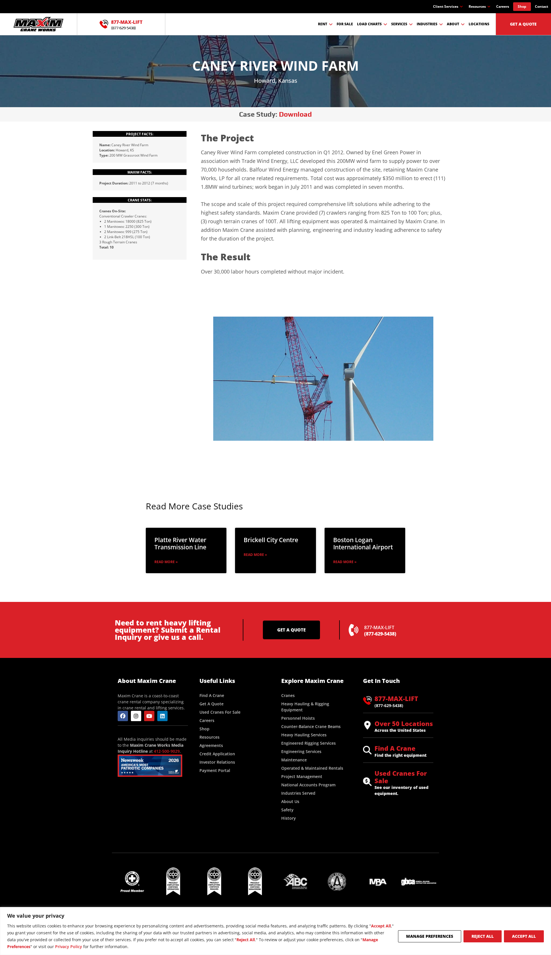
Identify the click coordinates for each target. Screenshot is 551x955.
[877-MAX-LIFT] (104, 24)
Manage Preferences (429, 936)
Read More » (166, 561)
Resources (477, 6)
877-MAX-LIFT (126, 22)
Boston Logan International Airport (363, 543)
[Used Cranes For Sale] (367, 781)
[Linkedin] (162, 716)
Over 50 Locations (404, 723)
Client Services (445, 6)
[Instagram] (136, 716)
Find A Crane (395, 748)
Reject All (483, 936)
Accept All (524, 936)
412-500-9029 (167, 751)
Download (295, 114)
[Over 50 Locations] (367, 725)
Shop (522, 6)
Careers (502, 6)
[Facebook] (123, 716)
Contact (541, 6)
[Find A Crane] (367, 750)
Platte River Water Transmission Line (180, 543)
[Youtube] (149, 716)
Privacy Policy (68, 946)
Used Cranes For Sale (401, 777)
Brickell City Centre (271, 540)
